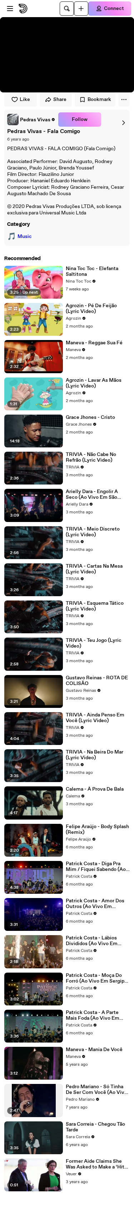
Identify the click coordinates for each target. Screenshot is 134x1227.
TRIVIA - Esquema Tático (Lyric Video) (95, 606)
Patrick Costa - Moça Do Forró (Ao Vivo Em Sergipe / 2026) (96, 978)
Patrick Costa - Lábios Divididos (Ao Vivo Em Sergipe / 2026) (92, 941)
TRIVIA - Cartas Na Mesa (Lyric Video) (94, 569)
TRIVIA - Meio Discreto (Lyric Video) (93, 532)
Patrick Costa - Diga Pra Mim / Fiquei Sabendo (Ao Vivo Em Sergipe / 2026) (96, 866)
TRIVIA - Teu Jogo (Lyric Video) (93, 643)
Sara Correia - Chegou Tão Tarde (95, 1127)
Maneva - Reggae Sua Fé (94, 343)
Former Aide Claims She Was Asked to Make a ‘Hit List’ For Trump (95, 1164)
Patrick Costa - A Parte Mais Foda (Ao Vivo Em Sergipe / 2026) (92, 1015)
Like (25, 99)
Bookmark (99, 99)
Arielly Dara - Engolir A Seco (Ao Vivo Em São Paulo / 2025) (92, 494)
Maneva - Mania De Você (94, 1050)
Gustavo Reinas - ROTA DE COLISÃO (97, 680)
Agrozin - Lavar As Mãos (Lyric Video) (93, 383)
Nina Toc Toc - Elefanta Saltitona (92, 271)
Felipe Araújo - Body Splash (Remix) (97, 829)
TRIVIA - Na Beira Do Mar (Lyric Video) (94, 755)
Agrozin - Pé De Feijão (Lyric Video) (91, 308)
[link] (31, 119)
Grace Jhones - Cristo (90, 417)
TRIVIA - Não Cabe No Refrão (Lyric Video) (91, 457)
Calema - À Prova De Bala (95, 789)
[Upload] (81, 8)
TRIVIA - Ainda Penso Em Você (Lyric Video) (95, 718)
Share (59, 99)
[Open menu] (10, 8)
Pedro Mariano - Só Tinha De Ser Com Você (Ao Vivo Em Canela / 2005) (96, 1089)
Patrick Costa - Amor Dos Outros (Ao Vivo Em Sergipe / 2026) (95, 903)
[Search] (67, 8)
